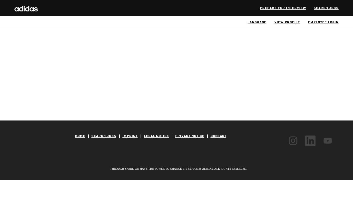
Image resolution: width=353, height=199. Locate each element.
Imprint (130, 136)
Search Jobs (326, 8)
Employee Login (323, 22)
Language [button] (257, 22)
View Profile (287, 22)
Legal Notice (156, 136)
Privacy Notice (189, 136)
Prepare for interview (283, 8)
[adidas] (26, 6)
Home (80, 136)
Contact (218, 136)
